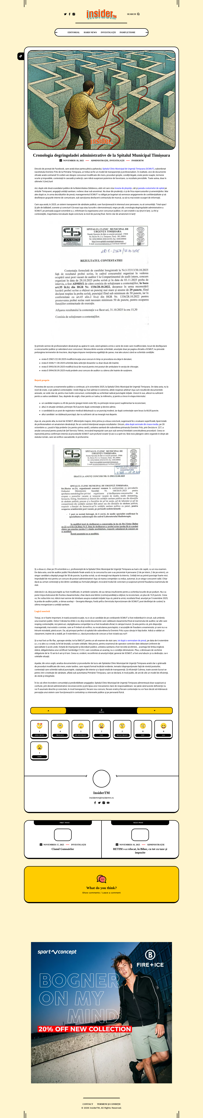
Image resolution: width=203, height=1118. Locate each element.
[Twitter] (99, 802)
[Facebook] (95, 802)
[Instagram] (103, 802)
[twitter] (65, 14)
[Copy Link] (20, 56)
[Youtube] (108, 802)
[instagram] (73, 14)
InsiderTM (137, 160)
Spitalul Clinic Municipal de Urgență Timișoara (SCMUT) (128, 168)
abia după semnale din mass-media (141, 424)
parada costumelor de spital (151, 188)
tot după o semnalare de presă (132, 640)
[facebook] (69, 14)
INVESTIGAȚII (116, 160)
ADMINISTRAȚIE (99, 160)
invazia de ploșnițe (123, 188)
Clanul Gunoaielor (63, 849)
